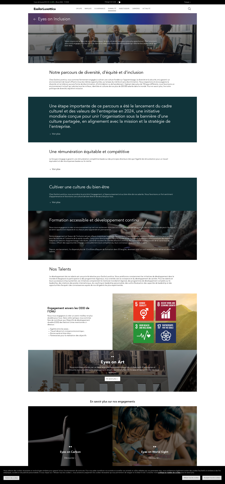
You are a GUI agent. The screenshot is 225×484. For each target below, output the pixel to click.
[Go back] (35, 19)
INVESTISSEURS (124, 8)
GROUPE (79, 8)
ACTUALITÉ (146, 8)
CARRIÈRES (136, 8)
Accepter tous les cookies (212, 478)
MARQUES (88, 8)
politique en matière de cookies (169, 472)
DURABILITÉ (112, 8)
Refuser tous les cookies (191, 478)
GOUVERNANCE (99, 8)
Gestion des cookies (11, 478)
